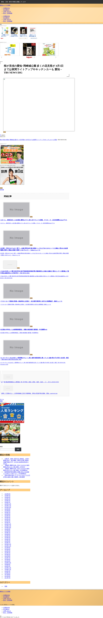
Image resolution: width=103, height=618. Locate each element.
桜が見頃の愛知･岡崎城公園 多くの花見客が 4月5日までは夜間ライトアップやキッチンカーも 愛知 (28, 139)
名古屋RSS (6, 597)
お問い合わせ (7, 598)
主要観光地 (6, 595)
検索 (1, 446)
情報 (1, 188)
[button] (3, 135)
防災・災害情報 (7, 600)
